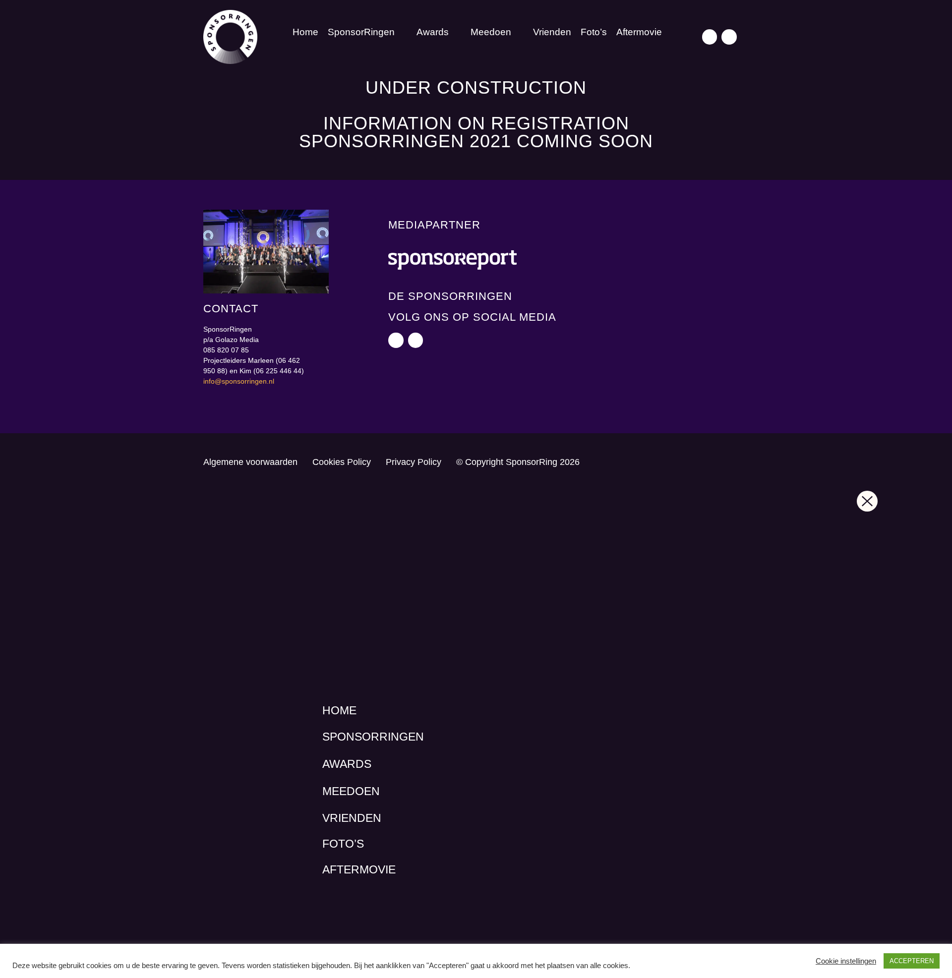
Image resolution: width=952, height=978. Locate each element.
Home (305, 32)
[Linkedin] (729, 37)
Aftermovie (639, 32)
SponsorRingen (361, 32)
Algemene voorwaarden (250, 462)
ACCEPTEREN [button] (912, 961)
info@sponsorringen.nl (238, 381)
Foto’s (594, 32)
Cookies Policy (341, 462)
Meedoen (491, 32)
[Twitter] (709, 37)
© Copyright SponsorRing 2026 (518, 462)
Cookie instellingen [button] (846, 961)
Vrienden (552, 32)
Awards (432, 32)
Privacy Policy (413, 462)
